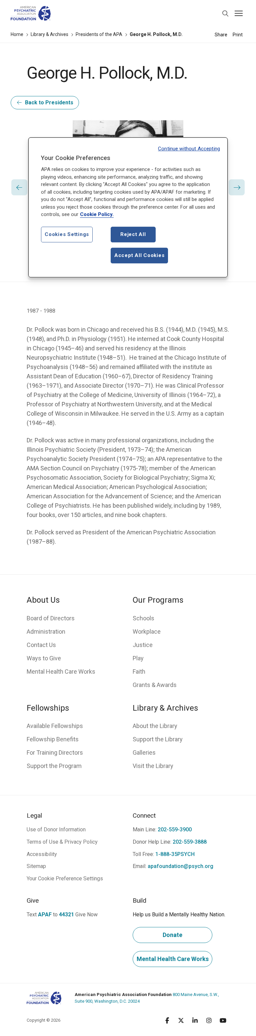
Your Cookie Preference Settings (65, 878)
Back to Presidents (49, 102)
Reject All (133, 234)
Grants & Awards (155, 684)
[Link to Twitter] (181, 1020)
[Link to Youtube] (223, 1020)
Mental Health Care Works (61, 671)
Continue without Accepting (189, 149)
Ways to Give (44, 658)
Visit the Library (153, 765)
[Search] (225, 13)
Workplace (147, 631)
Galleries (144, 752)
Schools (143, 618)
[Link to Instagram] (209, 1020)
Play (138, 658)
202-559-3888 (190, 842)
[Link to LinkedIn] (195, 1020)
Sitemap (36, 866)
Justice (143, 644)
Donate (172, 934)
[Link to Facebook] (167, 1020)
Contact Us (41, 644)
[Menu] (238, 13)
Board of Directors (51, 618)
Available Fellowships (55, 725)
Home (17, 34)
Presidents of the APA (99, 34)
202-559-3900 (175, 829)
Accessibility (42, 854)
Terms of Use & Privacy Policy (62, 842)
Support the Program (54, 765)
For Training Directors (55, 752)
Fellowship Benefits (53, 739)
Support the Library (158, 739)
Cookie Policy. (97, 215)
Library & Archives (49, 34)
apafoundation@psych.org (180, 866)
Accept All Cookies (139, 255)
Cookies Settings (67, 234)
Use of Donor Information (56, 829)
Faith (139, 671)
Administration (46, 631)
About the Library (155, 725)
